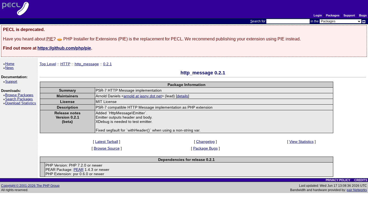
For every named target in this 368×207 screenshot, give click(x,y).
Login (318, 15)
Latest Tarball (106, 141)
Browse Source (107, 148)
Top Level (48, 64)
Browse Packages (20, 95)
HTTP (65, 64)
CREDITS (360, 180)
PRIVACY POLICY (338, 180)
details (182, 96)
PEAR (79, 169)
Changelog (205, 141)
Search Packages (20, 99)
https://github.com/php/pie (64, 48)
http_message (87, 64)
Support (349, 15)
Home (11, 64)
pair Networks (357, 190)
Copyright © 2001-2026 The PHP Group (30, 186)
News (10, 68)
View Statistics (301, 141)
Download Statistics (21, 103)
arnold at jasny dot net (143, 96)
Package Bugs (205, 148)
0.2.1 (107, 64)
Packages (332, 15)
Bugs (363, 15)
